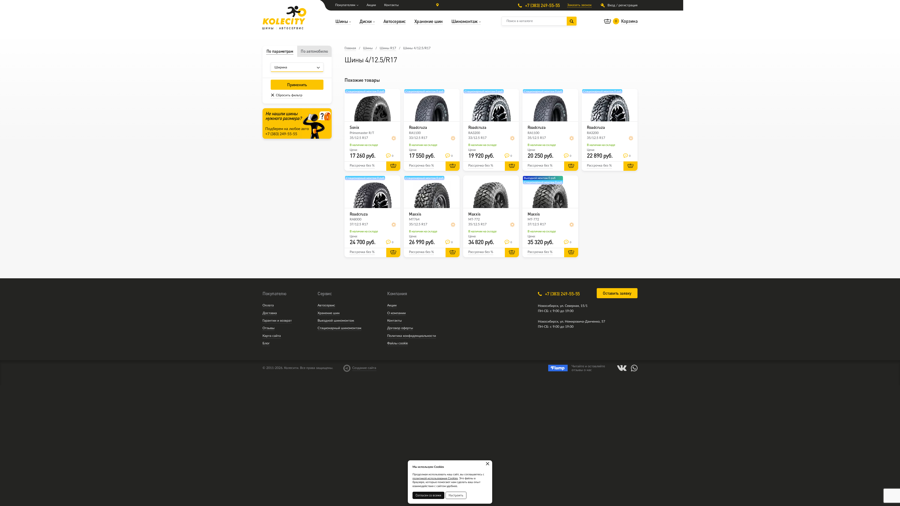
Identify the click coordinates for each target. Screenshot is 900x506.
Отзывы (268, 328)
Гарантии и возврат (277, 320)
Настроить (456, 495)
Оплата (268, 305)
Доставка (269, 313)
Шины (368, 48)
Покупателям (345, 5)
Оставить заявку (617, 293)
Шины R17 (388, 48)
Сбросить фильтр (289, 95)
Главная (350, 48)
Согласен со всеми (428, 495)
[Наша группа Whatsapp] (634, 368)
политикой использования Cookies (435, 478)
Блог (266, 343)
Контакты (391, 5)
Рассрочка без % (362, 165)
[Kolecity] (284, 15)
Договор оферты (400, 328)
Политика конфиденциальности (411, 336)
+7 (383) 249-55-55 (542, 5)
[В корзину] (393, 166)
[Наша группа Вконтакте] (621, 368)
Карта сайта (271, 336)
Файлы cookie (397, 343)
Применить (297, 84)
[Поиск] (572, 21)
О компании (396, 313)
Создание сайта (364, 368)
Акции (371, 5)
